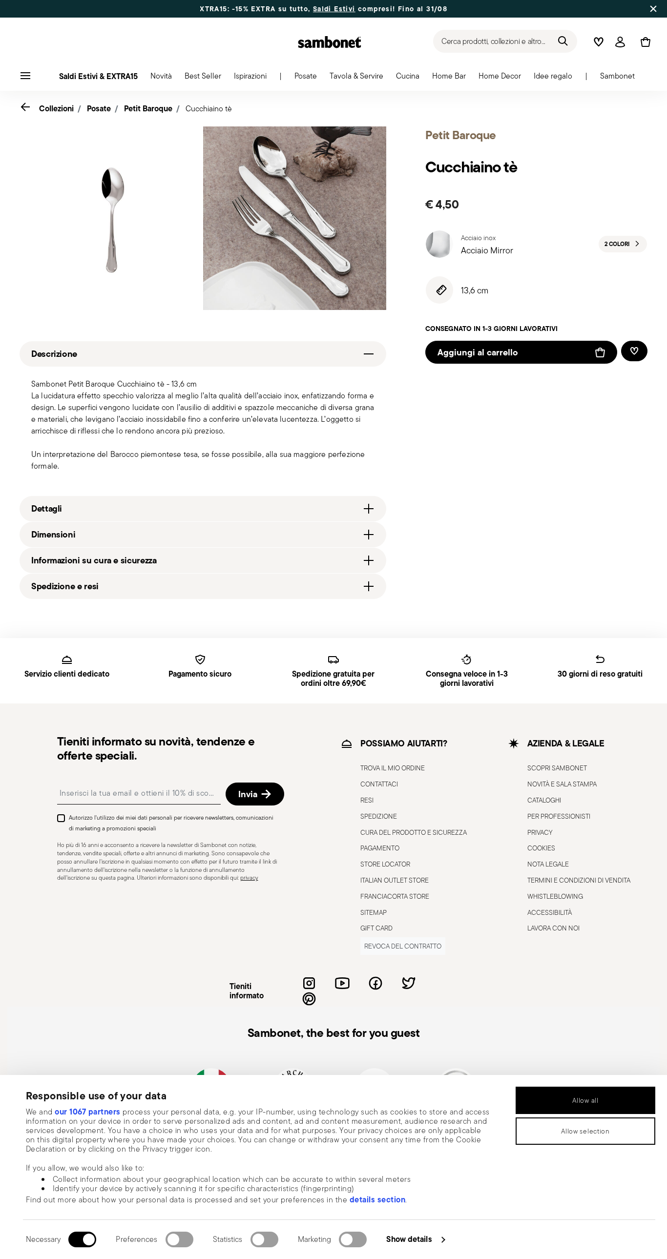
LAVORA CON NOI (553, 928)
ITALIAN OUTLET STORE (394, 880)
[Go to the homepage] (330, 42)
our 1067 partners (88, 1111)
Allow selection (585, 1131)
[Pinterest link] (309, 999)
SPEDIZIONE (378, 816)
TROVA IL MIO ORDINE (392, 768)
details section (378, 1199)
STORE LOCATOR (385, 864)
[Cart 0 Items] (643, 42)
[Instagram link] (309, 983)
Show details (409, 1239)
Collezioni (56, 108)
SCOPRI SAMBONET (557, 768)
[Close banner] (653, 9)
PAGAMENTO (379, 848)
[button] (161, 78)
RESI (367, 800)
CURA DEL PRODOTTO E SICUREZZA (413, 832)
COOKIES (541, 848)
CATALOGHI (544, 800)
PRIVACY (539, 832)
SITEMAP (373, 912)
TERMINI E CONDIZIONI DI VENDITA (578, 880)
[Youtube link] (342, 983)
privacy (249, 877)
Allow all (585, 1100)
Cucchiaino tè (209, 108)
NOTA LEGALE (548, 864)
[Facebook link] (375, 983)
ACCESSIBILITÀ (549, 912)
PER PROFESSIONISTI (558, 816)
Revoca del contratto (402, 946)
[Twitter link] (409, 983)
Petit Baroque (148, 108)
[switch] (179, 1239)
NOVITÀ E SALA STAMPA (562, 784)
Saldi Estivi (310, 8)
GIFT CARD (376, 928)
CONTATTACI (379, 784)
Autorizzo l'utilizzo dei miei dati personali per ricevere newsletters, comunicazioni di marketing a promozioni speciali (171, 822)
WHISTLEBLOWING (555, 896)
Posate (99, 108)
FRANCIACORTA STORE (394, 896)
